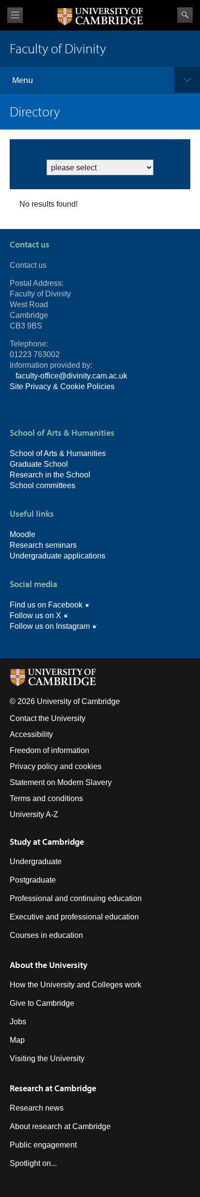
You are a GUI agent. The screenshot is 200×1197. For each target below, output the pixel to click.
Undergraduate (36, 861)
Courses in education (46, 935)
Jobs (18, 1021)
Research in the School (50, 475)
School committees (42, 485)
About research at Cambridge (60, 1126)
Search (185, 15)
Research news (37, 1108)
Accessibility (31, 734)
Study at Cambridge (47, 841)
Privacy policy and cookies (55, 766)
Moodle (22, 534)
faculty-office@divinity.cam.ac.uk (71, 376)
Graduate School (39, 464)
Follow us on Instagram (50, 626)
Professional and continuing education (76, 898)
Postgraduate (33, 880)
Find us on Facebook (46, 605)
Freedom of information (49, 750)
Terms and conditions (46, 798)
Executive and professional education (74, 917)
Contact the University (47, 718)
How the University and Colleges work (75, 985)
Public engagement (43, 1145)
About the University (48, 964)
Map (17, 1040)
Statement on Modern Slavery (61, 782)
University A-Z (34, 814)
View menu (15, 15)
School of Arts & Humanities (58, 453)
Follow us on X (35, 615)
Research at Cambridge (53, 1088)
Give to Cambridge (42, 1003)
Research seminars (43, 545)
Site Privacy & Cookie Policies (62, 386)
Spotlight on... (33, 1163)
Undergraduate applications (57, 556)
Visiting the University (47, 1058)
